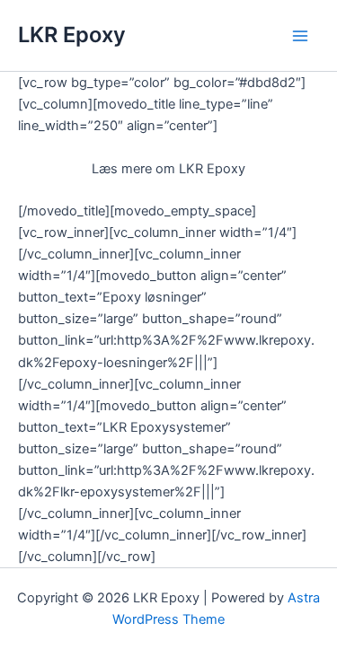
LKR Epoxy (72, 35)
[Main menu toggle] (300, 36)
